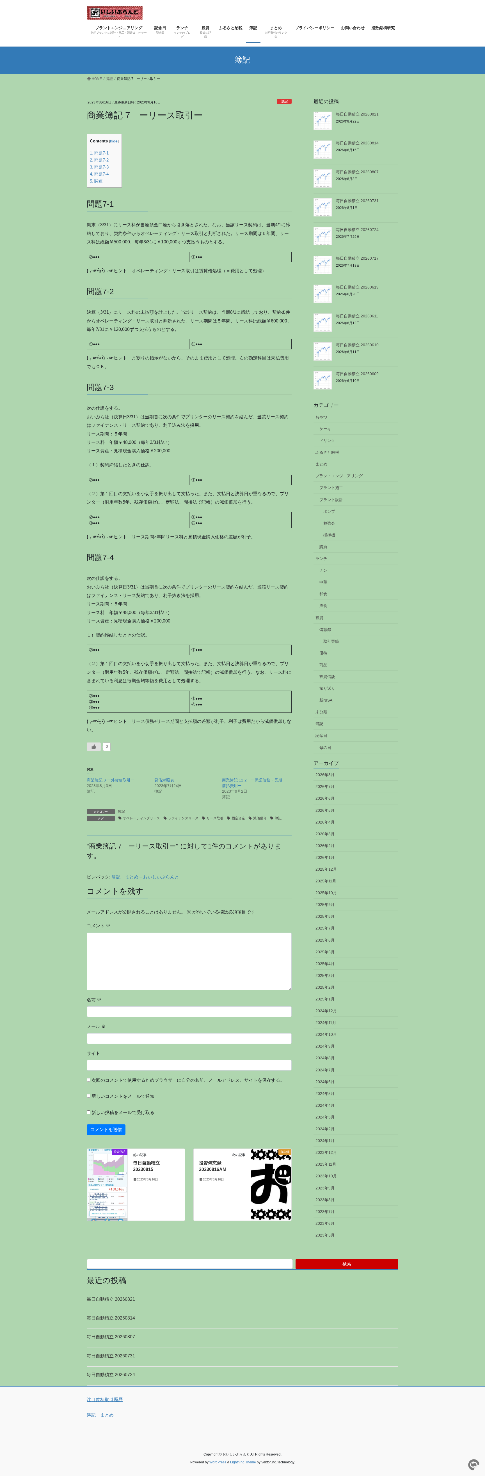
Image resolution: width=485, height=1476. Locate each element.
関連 (96, 181)
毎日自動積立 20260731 (357, 201)
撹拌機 (329, 535)
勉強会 (329, 523)
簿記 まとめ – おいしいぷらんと (145, 877)
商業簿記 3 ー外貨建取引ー (110, 780)
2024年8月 (325, 1058)
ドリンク (327, 440)
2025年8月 (325, 916)
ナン (323, 570)
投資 (319, 617)
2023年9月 (325, 1188)
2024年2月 (325, 1129)
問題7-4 (99, 174)
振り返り (327, 688)
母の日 (325, 747)
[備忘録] (271, 1168)
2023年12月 (326, 1152)
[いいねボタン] (94, 746)
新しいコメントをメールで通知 (122, 1096)
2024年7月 (325, 1070)
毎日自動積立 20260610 (357, 345)
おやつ (321, 417)
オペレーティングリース (141, 818)
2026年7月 (325, 786)
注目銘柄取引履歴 (105, 1399)
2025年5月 (325, 952)
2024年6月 (325, 1082)
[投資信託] (107, 1184)
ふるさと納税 (327, 452)
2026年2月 (325, 845)
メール (96, 1026)
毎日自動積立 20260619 (357, 287)
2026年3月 (325, 834)
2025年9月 (325, 904)
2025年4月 (325, 963)
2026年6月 (325, 798)
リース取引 (215, 818)
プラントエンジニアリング (339, 476)
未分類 (321, 712)
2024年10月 (326, 1034)
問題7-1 (99, 153)
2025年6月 (325, 940)
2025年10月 (326, 893)
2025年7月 (325, 928)
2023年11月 (325, 1164)
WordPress (217, 1462)
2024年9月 (325, 1046)
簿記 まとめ (100, 1415)
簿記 (284, 101)
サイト (93, 1053)
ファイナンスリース (183, 818)
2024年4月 (325, 1105)
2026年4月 (325, 822)
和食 (323, 594)
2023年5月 (325, 1235)
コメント (98, 925)
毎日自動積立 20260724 (357, 229)
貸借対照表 (164, 780)
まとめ (321, 464)
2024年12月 (326, 1011)
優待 (323, 653)
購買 (323, 547)
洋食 (323, 605)
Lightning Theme (243, 1462)
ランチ (321, 558)
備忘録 (325, 629)
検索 (346, 1263)
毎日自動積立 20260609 (357, 374)
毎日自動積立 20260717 (357, 258)
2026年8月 (325, 774)
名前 (94, 999)
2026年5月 (325, 810)
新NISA (325, 700)
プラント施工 (331, 487)
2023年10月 (326, 1176)
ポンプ (329, 511)
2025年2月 (325, 987)
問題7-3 (99, 167)
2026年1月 (325, 857)
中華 (323, 582)
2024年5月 (325, 1093)
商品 (323, 665)
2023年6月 (325, 1223)
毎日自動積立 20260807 (357, 172)
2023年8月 (325, 1200)
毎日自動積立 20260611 (357, 316)
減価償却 (260, 818)
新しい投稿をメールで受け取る (122, 1112)
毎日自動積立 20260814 (357, 143)
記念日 (321, 735)
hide (114, 141)
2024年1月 (325, 1140)
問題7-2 (99, 160)
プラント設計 (331, 499)
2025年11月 (325, 881)
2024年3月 (325, 1117)
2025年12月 (326, 869)
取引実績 (331, 641)
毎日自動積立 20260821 (357, 114)
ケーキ (325, 428)
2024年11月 (325, 1022)
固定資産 (238, 818)
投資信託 (327, 676)
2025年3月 (325, 975)
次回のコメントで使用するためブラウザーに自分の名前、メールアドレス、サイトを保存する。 (188, 1080)
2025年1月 (325, 999)
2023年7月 (325, 1211)
